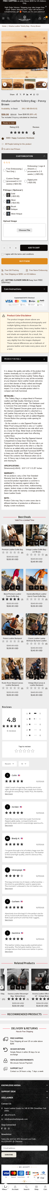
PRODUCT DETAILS (12, 359)
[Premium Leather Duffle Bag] (12, 535)
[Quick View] (18, 543)
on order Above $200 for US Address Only (24, 6)
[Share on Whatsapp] (34, 94)
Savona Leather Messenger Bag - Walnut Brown (12, 995)
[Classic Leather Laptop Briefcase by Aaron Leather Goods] (37, 624)
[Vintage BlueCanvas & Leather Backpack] (37, 669)
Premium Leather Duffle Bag (12, 550)
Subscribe (9, 1155)
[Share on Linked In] (27, 94)
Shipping (15, 117)
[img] (19, 133)
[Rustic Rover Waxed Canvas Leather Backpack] (12, 669)
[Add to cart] (12, 543)
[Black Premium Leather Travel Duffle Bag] (12, 580)
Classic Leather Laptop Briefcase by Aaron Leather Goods (37, 639)
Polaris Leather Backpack (12, 638)
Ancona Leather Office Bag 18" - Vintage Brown (37, 995)
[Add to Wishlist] (7, 543)
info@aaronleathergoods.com (16, 1119)
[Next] (44, 84)
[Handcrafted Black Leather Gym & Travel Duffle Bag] (37, 580)
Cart (45, 1189)
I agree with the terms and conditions (19, 254)
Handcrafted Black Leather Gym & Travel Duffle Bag (36, 595)
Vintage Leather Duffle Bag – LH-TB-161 (36, 551)
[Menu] (3, 18)
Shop (36, 1189)
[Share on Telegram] (31, 94)
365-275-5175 (10, 1115)
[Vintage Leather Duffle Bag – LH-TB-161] (37, 535)
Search (26, 1189)
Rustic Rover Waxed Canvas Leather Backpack (12, 684)
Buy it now (24, 261)
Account (15, 1189)
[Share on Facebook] (17, 94)
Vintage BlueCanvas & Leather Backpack (36, 684)
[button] (44, 18)
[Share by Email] (38, 94)
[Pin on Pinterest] (24, 94)
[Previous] (5, 84)
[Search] (8, 18)
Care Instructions (12, 289)
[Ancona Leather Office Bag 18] (37, 980)
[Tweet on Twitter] (21, 94)
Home (4, 26)
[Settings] (39, 18)
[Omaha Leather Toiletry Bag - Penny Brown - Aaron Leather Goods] (7, 84)
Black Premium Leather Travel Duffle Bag (12, 595)
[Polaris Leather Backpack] (12, 624)
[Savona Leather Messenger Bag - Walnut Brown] (13, 980)
